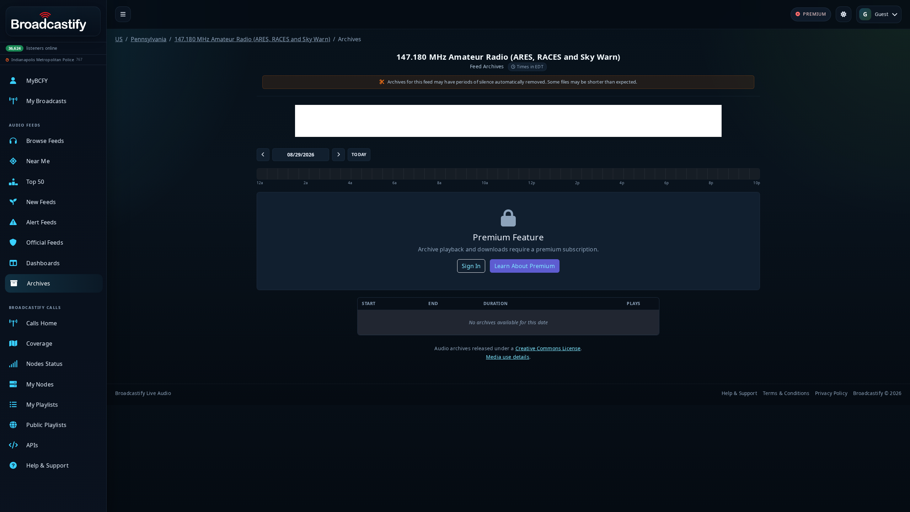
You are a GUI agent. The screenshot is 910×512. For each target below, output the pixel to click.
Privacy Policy (831, 393)
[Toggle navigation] (123, 14)
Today (359, 154)
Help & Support (739, 393)
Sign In (471, 266)
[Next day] (338, 154)
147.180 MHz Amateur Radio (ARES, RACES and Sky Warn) (252, 39)
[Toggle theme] (843, 14)
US (119, 39)
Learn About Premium (524, 266)
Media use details (507, 356)
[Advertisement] (508, 121)
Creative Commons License (548, 348)
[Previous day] (263, 154)
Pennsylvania (149, 39)
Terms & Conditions (786, 393)
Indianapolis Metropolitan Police (42, 59)
